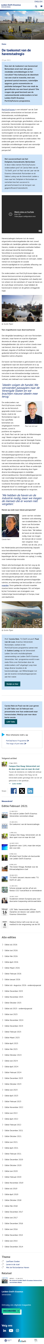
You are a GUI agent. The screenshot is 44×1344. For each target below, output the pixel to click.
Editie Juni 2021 (11, 1142)
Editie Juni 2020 (11, 1171)
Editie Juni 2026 (11, 950)
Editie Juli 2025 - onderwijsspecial (18, 1008)
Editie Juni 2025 (11, 1014)
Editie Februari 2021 (13, 1153)
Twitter (22, 791)
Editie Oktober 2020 (13, 1165)
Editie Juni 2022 (11, 1113)
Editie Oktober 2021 (13, 1136)
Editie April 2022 (11, 1119)
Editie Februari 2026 (13, 973)
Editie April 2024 (11, 1066)
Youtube (11, 1331)
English (38, 1)
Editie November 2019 (14, 1182)
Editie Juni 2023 (11, 1090)
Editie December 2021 (14, 1130)
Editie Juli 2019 (11, 1188)
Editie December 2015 (14, 1235)
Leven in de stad (12, 1264)
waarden (5, 585)
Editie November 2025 (14, 997)
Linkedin (5, 1331)
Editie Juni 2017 (11, 1217)
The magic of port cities (15, 743)
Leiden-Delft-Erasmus (11, 5)
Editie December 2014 (14, 1246)
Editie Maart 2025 (12, 1037)
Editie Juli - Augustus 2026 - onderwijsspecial (23, 985)
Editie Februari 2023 (13, 1101)
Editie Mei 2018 (11, 1206)
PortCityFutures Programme (16, 741)
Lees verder (17, 784)
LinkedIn (30, 791)
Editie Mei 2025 (11, 1049)
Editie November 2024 (14, 1020)
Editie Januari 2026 (12, 979)
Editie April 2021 (11, 1148)
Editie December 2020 (14, 1159)
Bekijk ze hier (12, 684)
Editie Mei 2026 (11, 956)
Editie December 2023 (14, 1078)
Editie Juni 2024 (11, 1061)
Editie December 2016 (14, 1223)
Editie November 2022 (14, 1107)
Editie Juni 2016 (11, 1229)
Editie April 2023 (11, 1095)
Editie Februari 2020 (13, 1177)
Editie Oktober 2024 (13, 1055)
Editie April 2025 (11, 1043)
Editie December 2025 (14, 991)
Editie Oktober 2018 (13, 1200)
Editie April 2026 (11, 962)
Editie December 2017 (14, 1212)
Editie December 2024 (14, 1026)
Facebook (14, 791)
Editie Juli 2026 (11, 944)
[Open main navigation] (41, 6)
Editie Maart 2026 (12, 968)
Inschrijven (9, 1310)
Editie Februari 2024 (13, 1072)
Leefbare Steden (13, 1261)
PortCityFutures (8, 109)
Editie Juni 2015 (11, 1241)
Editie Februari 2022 (13, 1124)
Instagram (17, 1331)
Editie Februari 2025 (13, 1031)
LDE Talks (11, 721)
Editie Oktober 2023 (13, 1084)
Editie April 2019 (11, 1194)
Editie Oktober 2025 (13, 1002)
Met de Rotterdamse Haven (17, 1267)
